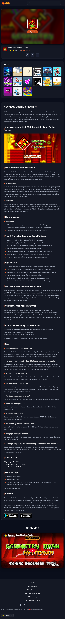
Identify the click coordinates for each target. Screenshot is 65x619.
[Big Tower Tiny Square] (37, 71)
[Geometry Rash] (7, 91)
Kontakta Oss (32, 586)
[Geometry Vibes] (27, 81)
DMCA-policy (32, 597)
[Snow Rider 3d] (17, 81)
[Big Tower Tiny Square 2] (47, 71)
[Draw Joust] (17, 91)
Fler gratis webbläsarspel (12, 488)
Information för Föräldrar (32, 600)
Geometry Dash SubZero (15, 482)
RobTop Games (25, 50)
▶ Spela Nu (32, 32)
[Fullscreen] (37, 55)
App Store (29, 332)
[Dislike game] (32, 55)
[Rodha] (27, 71)
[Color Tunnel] (27, 91)
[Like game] (27, 55)
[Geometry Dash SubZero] (7, 71)
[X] (24, 605)
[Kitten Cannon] (47, 81)
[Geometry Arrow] (37, 81)
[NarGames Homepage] (6, 3)
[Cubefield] (17, 71)
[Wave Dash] (7, 81)
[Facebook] (20, 605)
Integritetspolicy (32, 590)
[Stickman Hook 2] (57, 71)
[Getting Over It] (57, 81)
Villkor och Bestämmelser (32, 593)
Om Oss (32, 583)
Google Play (30, 334)
